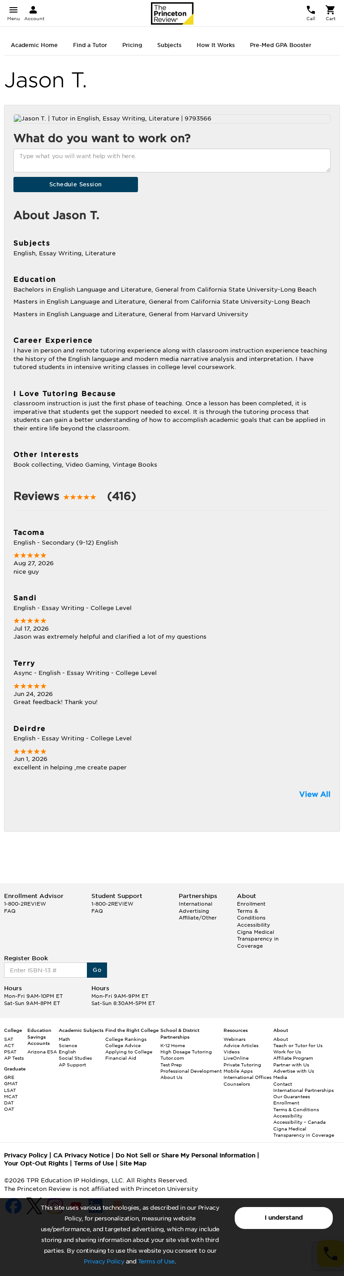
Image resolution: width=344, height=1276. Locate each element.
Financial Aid (120, 1058)
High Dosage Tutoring (186, 1051)
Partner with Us (291, 1064)
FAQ (10, 911)
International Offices (247, 1077)
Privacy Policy (104, 1261)
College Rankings (125, 1039)
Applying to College (128, 1051)
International (195, 904)
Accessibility (253, 925)
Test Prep (171, 1064)
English (67, 1051)
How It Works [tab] (216, 45)
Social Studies (75, 1058)
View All (315, 794)
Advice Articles (241, 1045)
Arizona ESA (42, 1051)
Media (280, 1077)
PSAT (10, 1051)
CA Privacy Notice (81, 1155)
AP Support (72, 1064)
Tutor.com (172, 1058)
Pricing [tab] (132, 45)
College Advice (123, 1045)
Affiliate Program (293, 1058)
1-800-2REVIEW (25, 904)
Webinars (234, 1039)
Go (97, 970)
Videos (232, 1051)
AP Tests (14, 1058)
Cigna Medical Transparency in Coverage (258, 939)
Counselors (237, 1084)
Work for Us (287, 1051)
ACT (9, 1045)
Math (64, 1039)
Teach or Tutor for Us (297, 1045)
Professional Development (191, 1071)
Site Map (133, 1163)
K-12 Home (172, 1045)
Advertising (194, 911)
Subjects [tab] (169, 45)
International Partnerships (303, 1090)
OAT (9, 1109)
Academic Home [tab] (34, 45)
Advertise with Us (293, 1071)
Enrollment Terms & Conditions (251, 911)
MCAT (11, 1096)
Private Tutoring (242, 1064)
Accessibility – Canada (299, 1122)
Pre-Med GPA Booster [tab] (280, 45)
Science (68, 1045)
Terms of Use (156, 1261)
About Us (171, 1077)
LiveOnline (236, 1058)
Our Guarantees (291, 1096)
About (280, 1039)
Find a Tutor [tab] (90, 45)
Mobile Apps (238, 1071)
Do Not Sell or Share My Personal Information (185, 1155)
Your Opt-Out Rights (36, 1163)
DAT (9, 1102)
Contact (282, 1084)
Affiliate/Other (198, 918)
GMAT (11, 1083)
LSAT (10, 1090)
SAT (8, 1039)
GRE (9, 1077)
